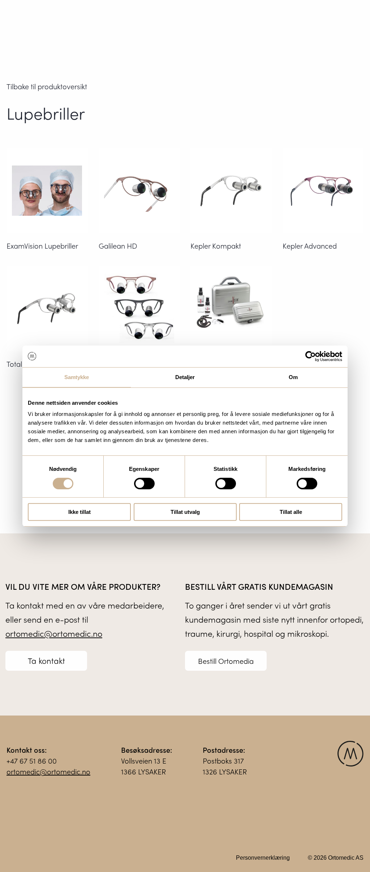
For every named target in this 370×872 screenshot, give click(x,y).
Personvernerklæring (263, 858)
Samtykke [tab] (76, 377)
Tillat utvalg (185, 512)
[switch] (144, 483)
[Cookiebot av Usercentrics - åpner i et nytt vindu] (310, 356)
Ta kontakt (46, 660)
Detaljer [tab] (185, 377)
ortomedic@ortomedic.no (53, 633)
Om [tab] (293, 377)
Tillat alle (291, 512)
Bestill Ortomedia (226, 661)
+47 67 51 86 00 (32, 760)
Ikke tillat (79, 512)
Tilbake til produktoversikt (47, 86)
